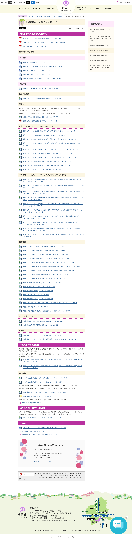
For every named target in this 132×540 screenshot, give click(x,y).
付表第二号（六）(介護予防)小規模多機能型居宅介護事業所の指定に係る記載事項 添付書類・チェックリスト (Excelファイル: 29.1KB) (53, 211)
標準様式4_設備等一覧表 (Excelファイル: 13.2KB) (38, 299)
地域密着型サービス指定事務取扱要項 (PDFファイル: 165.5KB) (42, 38)
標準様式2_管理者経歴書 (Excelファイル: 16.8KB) (38, 291)
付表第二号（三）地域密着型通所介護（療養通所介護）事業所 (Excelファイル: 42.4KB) (49, 139)
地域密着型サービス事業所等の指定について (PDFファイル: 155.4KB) (44, 42)
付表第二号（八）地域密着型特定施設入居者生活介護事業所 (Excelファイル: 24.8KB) (49, 161)
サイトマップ (68, 531)
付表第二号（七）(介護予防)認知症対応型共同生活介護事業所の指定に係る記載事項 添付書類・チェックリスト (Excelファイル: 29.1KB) (53, 217)
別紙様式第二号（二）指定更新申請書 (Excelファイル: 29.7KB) (42, 98)
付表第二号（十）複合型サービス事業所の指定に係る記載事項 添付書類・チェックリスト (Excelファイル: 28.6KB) (53, 235)
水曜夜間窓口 (35, 520)
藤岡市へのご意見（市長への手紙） (88, 531)
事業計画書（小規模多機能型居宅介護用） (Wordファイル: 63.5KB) (43, 66)
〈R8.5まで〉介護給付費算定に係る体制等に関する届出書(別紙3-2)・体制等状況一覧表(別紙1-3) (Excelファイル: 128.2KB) (52, 361)
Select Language (124, 2)
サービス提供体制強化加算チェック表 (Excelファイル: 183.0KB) (42, 382)
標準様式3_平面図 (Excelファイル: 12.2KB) (36, 295)
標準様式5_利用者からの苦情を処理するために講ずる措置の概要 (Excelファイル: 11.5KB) (50, 303)
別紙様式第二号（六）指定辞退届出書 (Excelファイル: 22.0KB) (42, 335)
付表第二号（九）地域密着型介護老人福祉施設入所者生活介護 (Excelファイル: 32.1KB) (49, 165)
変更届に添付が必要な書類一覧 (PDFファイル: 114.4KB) (40, 121)
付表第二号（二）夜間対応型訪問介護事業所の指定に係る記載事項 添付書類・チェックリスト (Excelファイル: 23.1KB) (53, 186)
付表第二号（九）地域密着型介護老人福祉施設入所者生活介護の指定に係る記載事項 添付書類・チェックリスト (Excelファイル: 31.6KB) (53, 229)
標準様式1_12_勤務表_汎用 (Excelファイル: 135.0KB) (39, 287)
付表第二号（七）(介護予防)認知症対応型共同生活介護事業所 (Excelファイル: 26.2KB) (49, 157)
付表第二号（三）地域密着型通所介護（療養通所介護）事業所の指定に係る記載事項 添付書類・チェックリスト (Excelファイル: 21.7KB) (53, 193)
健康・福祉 (38, 16)
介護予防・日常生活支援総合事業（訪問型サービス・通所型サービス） (100, 67)
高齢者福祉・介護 (49, 16)
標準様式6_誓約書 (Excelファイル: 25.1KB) (36, 307)
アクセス (34, 531)
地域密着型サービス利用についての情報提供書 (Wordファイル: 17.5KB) (44, 428)
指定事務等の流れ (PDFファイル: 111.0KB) (35, 46)
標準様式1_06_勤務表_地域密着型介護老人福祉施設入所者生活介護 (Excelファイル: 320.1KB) (51, 267)
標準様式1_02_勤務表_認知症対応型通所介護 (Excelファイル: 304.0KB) (44, 250)
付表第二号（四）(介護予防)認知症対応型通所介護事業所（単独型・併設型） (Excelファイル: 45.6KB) (51, 144)
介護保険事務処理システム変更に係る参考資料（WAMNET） (40, 434)
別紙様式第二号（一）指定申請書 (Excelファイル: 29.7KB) (40, 88)
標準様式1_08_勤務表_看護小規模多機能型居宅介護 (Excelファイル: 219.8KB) (46, 275)
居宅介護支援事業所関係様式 (98, 60)
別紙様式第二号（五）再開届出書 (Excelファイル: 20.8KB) (41, 325)
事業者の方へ (61, 16)
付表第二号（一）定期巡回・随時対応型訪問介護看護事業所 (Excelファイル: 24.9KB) (49, 131)
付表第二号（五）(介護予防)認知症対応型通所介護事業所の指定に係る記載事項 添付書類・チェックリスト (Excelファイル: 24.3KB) (53, 205)
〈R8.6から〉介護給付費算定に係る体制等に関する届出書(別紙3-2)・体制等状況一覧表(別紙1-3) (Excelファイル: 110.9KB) (52, 367)
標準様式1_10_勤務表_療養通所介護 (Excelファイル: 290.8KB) (42, 283)
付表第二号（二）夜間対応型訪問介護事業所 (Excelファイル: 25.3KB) (44, 135)
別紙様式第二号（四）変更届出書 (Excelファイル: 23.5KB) (41, 117)
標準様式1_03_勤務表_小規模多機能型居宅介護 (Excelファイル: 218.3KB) (45, 254)
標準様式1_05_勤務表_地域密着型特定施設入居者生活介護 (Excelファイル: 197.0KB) (48, 262)
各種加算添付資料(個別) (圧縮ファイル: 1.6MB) (37, 396)
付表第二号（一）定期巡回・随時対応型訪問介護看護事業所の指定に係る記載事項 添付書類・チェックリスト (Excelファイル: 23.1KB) (53, 180)
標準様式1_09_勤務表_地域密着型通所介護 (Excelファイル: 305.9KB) (44, 279)
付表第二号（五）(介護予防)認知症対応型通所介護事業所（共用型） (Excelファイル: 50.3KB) (51, 149)
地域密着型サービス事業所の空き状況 (33, 431)
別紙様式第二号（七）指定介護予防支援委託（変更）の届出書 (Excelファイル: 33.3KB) (49, 339)
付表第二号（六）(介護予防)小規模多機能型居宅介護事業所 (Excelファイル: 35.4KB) (48, 153)
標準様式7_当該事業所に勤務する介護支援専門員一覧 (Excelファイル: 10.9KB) (46, 311)
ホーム (31, 16)
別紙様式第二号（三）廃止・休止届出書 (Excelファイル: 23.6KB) (43, 321)
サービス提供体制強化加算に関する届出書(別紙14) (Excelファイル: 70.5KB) (46, 378)
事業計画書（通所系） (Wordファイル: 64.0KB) (37, 70)
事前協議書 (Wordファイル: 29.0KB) (34, 62)
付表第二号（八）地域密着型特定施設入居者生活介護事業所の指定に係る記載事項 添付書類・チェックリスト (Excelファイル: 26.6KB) (53, 223)
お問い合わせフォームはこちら (43, 461)
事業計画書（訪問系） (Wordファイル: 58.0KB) (37, 74)
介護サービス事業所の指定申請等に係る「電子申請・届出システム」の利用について (100, 38)
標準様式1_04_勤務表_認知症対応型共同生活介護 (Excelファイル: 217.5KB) (46, 258)
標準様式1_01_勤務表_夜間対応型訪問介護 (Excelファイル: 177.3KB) (43, 246)
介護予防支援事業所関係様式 (98, 55)
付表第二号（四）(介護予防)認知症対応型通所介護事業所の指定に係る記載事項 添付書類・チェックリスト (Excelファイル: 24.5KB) (53, 199)
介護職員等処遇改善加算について (32, 403)
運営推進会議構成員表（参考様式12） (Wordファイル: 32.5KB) (42, 78)
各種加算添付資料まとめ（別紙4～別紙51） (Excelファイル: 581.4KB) (44, 392)
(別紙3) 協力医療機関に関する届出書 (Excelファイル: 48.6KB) (42, 417)
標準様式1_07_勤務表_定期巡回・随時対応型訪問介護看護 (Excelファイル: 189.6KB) (48, 270)
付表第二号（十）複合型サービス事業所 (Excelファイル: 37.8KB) (42, 169)
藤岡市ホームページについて (50, 531)
